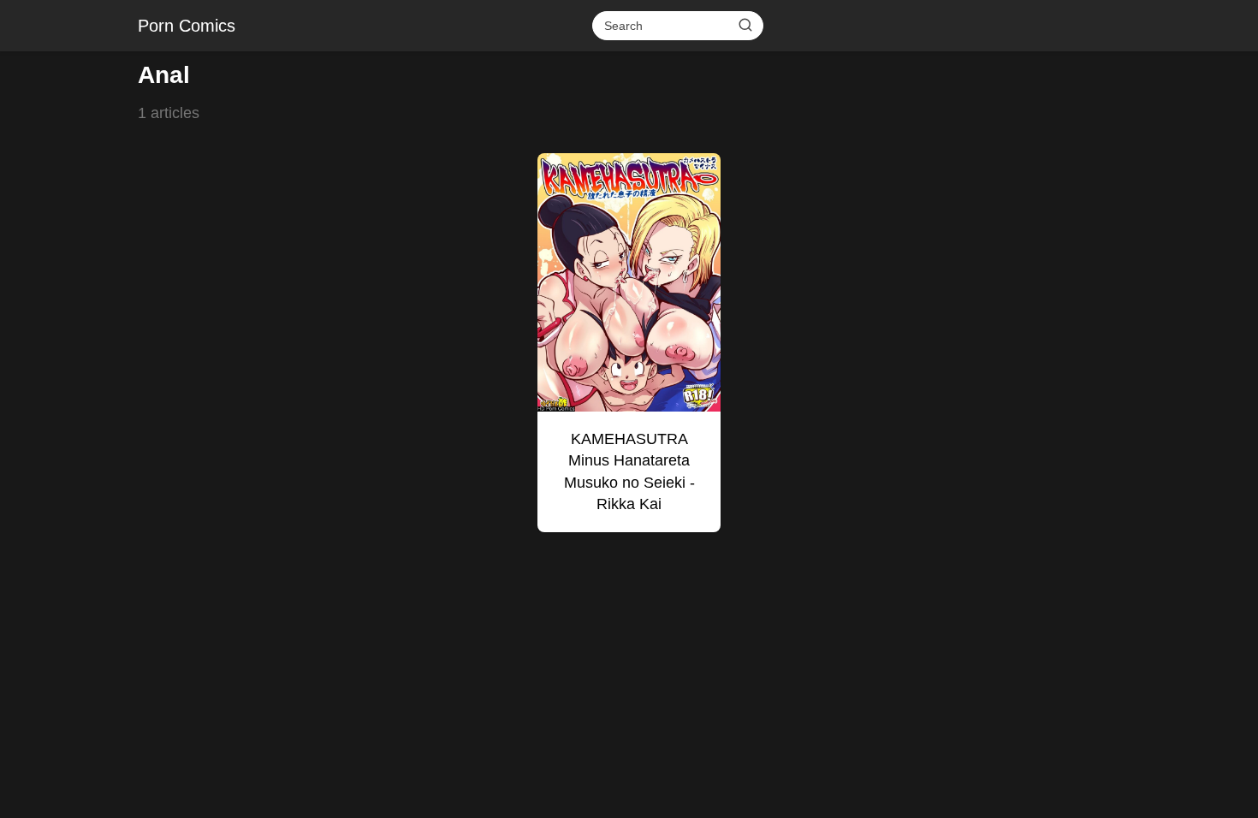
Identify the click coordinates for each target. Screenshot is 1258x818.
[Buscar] (745, 25)
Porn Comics (186, 25)
